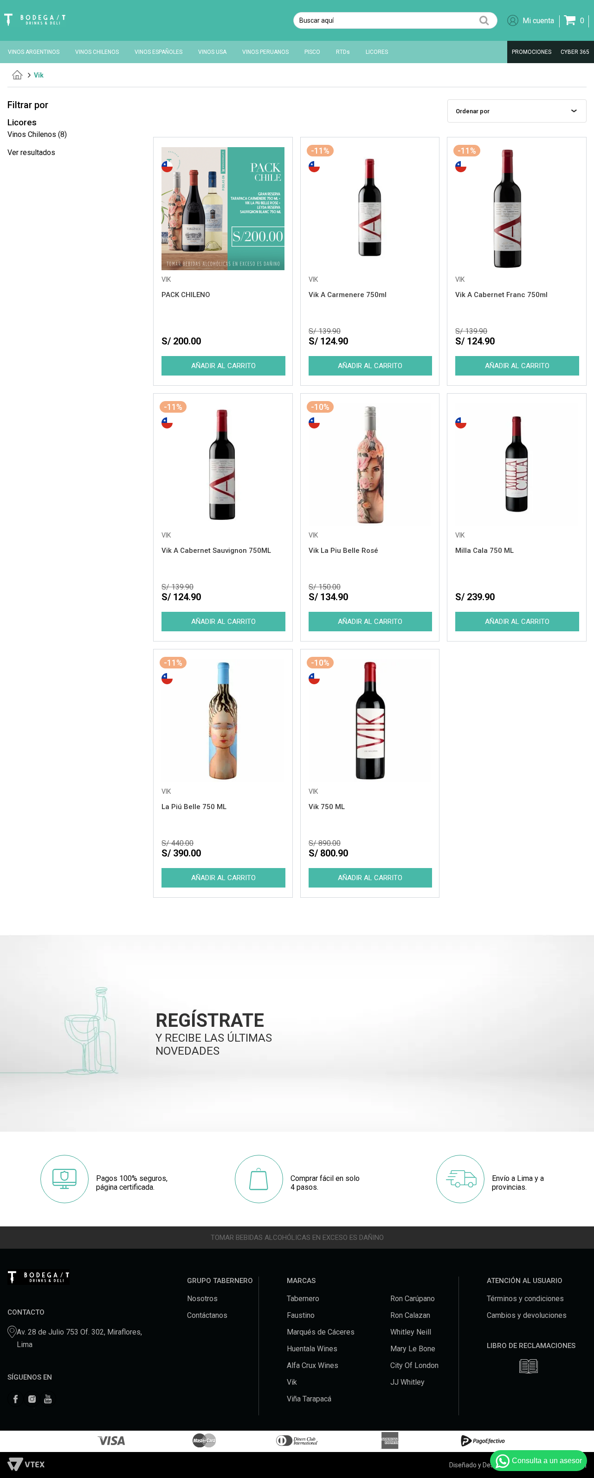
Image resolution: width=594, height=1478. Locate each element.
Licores (22, 122)
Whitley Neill (410, 1332)
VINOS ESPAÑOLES (158, 52)
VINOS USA (212, 52)
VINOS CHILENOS (97, 52)
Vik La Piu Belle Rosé (343, 550)
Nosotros (202, 1298)
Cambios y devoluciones (527, 1315)
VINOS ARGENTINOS (33, 52)
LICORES (377, 52)
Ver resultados (31, 152)
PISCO (312, 52)
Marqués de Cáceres (321, 1332)
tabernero (17, 74)
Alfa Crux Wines (312, 1365)
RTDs (343, 52)
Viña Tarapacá (309, 1398)
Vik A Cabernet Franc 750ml (501, 295)
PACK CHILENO (185, 295)
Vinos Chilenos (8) (37, 134)
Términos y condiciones (525, 1298)
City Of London (414, 1365)
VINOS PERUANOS (265, 52)
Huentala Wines (312, 1348)
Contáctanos (207, 1315)
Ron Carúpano (412, 1298)
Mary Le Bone (412, 1348)
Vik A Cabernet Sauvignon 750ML (216, 550)
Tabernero (303, 1298)
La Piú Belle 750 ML (193, 807)
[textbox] (395, 20)
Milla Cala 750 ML (484, 550)
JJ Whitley (407, 1382)
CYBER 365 (575, 52)
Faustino (301, 1315)
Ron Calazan (410, 1315)
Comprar (222, 366)
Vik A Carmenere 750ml (348, 295)
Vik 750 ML (327, 807)
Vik (39, 75)
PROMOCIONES (531, 52)
